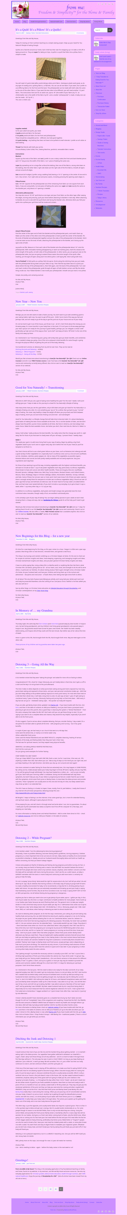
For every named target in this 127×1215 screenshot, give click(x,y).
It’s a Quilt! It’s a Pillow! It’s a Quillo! (38, 29)
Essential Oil (20, 1099)
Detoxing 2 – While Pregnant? (25, 352)
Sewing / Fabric (30, 33)
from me (53, 1210)
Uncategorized (100, 204)
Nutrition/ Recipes (43, 305)
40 (56, 1189)
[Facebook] (98, 4)
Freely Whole (98, 22)
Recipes (100, 194)
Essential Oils (29, 1042)
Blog (24, 22)
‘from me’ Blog (100, 73)
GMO (99, 173)
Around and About (101, 125)
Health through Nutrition (38, 22)
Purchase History (103, 103)
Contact (92, 1202)
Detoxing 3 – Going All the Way (35, 664)
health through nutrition (70, 1174)
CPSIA (99, 163)
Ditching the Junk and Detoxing (26, 349)
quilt (26, 292)
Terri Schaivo (43, 624)
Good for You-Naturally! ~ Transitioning (40, 387)
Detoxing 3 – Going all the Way (26, 354)
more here (54, 624)
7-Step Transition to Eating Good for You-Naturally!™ (102, 79)
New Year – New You (29, 301)
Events (98, 156)
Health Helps (37, 1042)
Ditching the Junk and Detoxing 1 (36, 1038)
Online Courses (23, 511)
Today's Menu (101, 198)
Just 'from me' (31, 1163)
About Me (99, 89)
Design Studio (100, 132)
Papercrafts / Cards (103, 136)
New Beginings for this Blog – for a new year (43, 536)
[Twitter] (102, 4)
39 (50, 1189)
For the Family (100, 159)
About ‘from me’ (101, 86)
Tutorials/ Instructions (42, 33)
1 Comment (80, 391)
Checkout (99, 93)
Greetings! (22, 1160)
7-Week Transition (32, 305)
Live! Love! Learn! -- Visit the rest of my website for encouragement (103, 59)
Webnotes (99, 208)
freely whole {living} (82, 1202)
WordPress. (73, 1210)
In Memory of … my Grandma (34, 610)
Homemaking (100, 177)
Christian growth (38, 1174)
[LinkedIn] (109, 4)
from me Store (71, 22)
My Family (28, 614)
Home (17, 22)
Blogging (32, 539)
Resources (99, 201)
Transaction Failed (103, 106)
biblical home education (53, 1174)
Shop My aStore (85, 22)
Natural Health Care (56, 22)
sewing (31, 292)
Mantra (66, 1210)
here (17, 707)
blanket (22, 292)
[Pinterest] (105, 4)
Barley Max (19, 1092)
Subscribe (99, 1202)
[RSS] (112, 4)
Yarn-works (101, 152)
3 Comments (80, 33)
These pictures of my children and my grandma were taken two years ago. (40, 644)
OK (109, 30)
